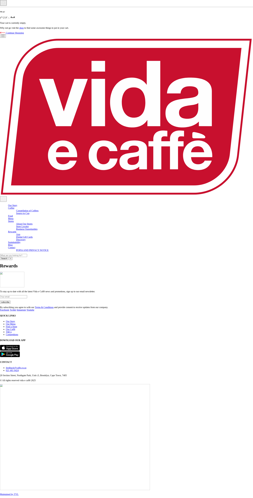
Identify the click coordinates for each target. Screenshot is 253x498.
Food (10, 216)
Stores (11, 221)
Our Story (12, 205)
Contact (11, 247)
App (18, 234)
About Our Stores (24, 224)
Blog (10, 245)
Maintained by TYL (9, 494)
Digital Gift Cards (24, 237)
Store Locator (22, 226)
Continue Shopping (14, 33)
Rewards (12, 231)
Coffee (11, 208)
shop (21, 28)
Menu (10, 218)
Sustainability (14, 242)
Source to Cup (22, 213)
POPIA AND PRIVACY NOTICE (32, 250)
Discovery (21, 239)
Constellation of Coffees (27, 210)
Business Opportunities (26, 229)
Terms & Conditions (44, 307)
